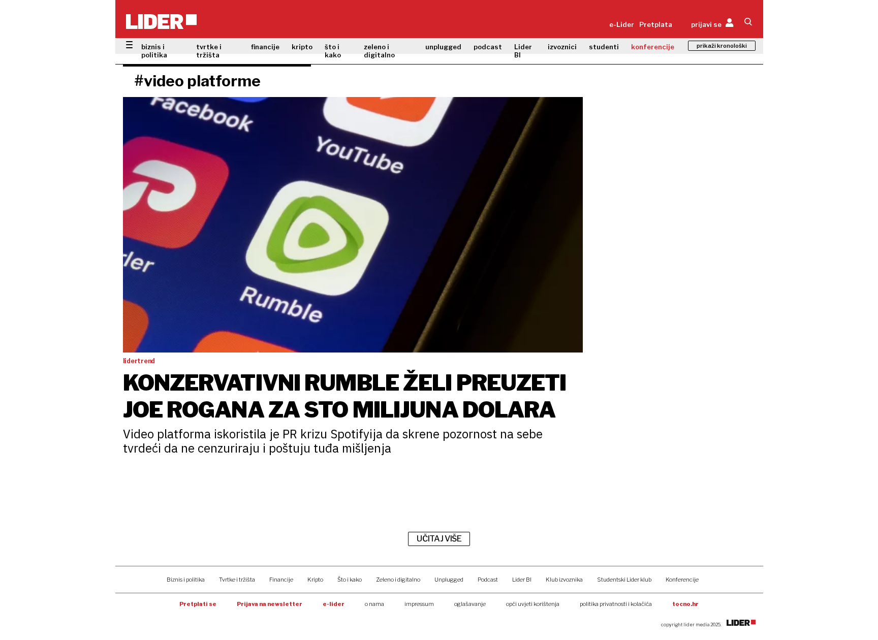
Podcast (488, 579)
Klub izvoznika (564, 579)
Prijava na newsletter (269, 603)
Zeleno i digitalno (398, 579)
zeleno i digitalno (379, 51)
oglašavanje (470, 603)
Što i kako (349, 579)
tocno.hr (685, 603)
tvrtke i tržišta (209, 51)
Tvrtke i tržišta (237, 579)
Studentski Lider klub (624, 579)
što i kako (333, 51)
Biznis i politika (186, 579)
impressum (419, 603)
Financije (281, 579)
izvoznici (562, 47)
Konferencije (682, 579)
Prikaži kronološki (722, 45)
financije (265, 47)
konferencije (652, 47)
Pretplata (655, 24)
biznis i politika (154, 51)
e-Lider (621, 24)
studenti (604, 47)
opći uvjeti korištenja (532, 603)
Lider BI (523, 51)
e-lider (333, 603)
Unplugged (448, 579)
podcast (488, 47)
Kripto (315, 579)
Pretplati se (197, 603)
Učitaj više (439, 538)
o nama (374, 603)
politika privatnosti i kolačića (616, 603)
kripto (302, 47)
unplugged (443, 47)
